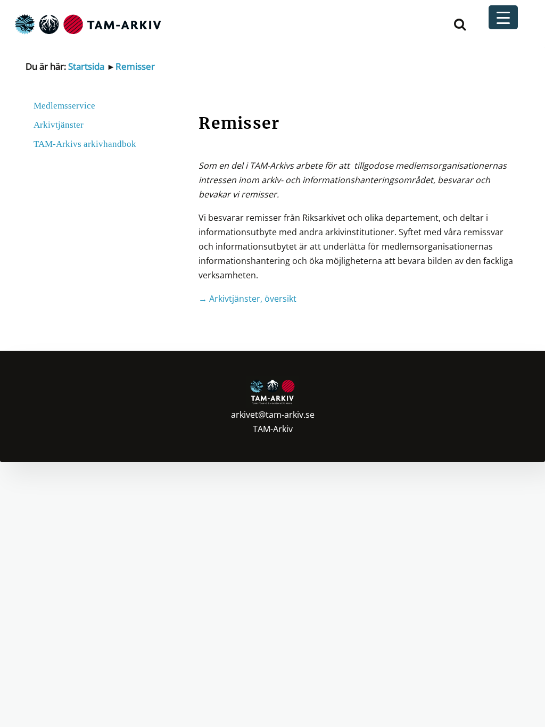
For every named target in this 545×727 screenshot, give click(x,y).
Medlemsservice (64, 106)
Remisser (135, 66)
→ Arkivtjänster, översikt (247, 298)
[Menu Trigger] (503, 17)
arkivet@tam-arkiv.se (273, 414)
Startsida (86, 66)
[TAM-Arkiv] (87, 23)
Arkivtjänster (59, 125)
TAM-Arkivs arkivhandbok (85, 144)
